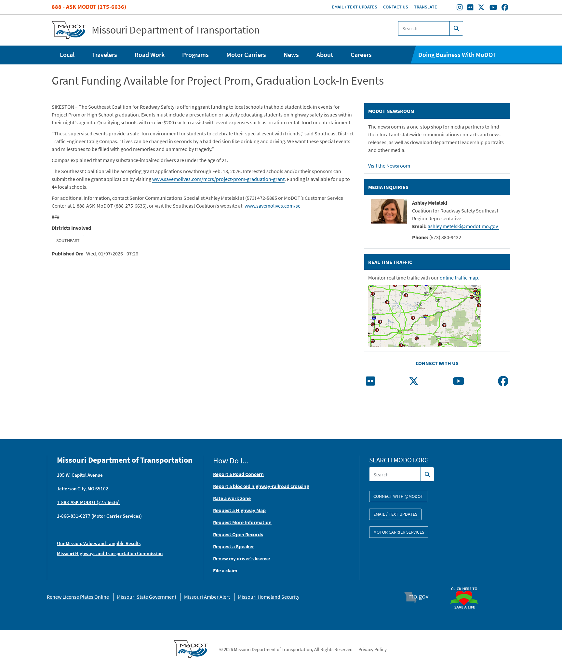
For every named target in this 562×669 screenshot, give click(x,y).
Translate (425, 7)
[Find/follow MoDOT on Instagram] (459, 8)
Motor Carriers (246, 54)
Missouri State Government (146, 597)
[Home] (69, 30)
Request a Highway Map (239, 510)
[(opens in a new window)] (370, 383)
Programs (195, 54)
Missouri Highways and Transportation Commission (110, 553)
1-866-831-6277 (73, 516)
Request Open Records (238, 534)
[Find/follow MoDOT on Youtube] (493, 8)
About (324, 54)
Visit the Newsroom (389, 165)
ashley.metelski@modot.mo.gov (463, 226)
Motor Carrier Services (398, 532)
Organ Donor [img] (466, 584)
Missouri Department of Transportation (176, 29)
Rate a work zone (232, 498)
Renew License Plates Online (78, 597)
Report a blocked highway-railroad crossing (261, 486)
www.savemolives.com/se (273, 205)
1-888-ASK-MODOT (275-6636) (88, 502)
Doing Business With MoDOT (457, 54)
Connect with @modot (398, 496)
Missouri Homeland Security (268, 597)
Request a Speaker (233, 546)
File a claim (225, 570)
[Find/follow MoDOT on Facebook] (505, 8)
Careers (361, 54)
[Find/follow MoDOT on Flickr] (470, 8)
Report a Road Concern (238, 474)
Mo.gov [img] (419, 597)
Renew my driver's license (241, 558)
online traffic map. (459, 277)
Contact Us (395, 7)
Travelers (104, 54)
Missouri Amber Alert (207, 597)
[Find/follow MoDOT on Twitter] (481, 8)
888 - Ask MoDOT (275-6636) (89, 6)
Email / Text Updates (354, 7)
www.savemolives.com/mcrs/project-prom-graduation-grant (218, 179)
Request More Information (242, 522)
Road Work (150, 54)
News (291, 54)
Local (67, 54)
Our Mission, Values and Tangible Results (98, 543)
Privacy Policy (372, 649)
